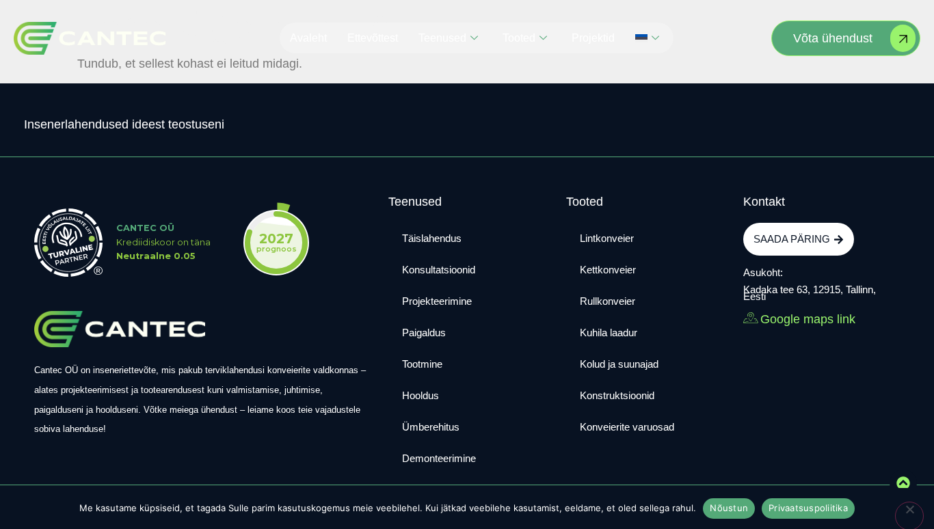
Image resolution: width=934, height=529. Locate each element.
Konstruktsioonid (617, 395)
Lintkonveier (607, 238)
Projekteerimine (437, 301)
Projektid (593, 38)
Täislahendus (432, 238)
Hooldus (420, 395)
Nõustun (729, 507)
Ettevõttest (372, 38)
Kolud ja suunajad (619, 364)
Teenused (442, 38)
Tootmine (422, 364)
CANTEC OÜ (145, 228)
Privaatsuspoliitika (808, 507)
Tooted (519, 38)
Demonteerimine (439, 458)
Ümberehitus (430, 427)
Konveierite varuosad (627, 427)
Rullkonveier (607, 301)
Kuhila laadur (608, 332)
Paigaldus (424, 332)
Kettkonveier (608, 269)
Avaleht (308, 38)
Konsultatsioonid (438, 269)
